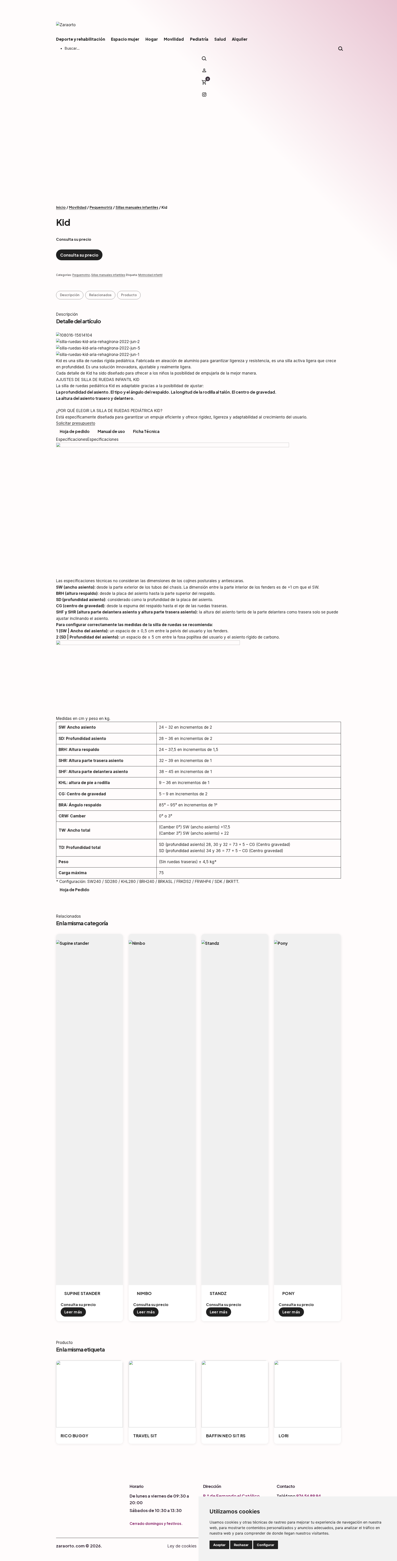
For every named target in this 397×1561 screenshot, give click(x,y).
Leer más (73, 1311)
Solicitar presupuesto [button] (75, 423)
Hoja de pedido (75, 431)
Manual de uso (111, 431)
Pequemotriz (101, 207)
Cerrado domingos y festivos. (156, 1523)
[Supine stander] (59, 937)
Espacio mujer (125, 39)
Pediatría (199, 39)
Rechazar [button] (241, 1545)
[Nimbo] (132, 937)
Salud (220, 39)
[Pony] (277, 937)
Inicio (61, 207)
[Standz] (205, 937)
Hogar (151, 39)
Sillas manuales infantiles (137, 207)
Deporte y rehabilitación (80, 39)
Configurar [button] (265, 1545)
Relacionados (100, 295)
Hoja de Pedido (74, 889)
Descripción (69, 295)
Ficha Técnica (146, 431)
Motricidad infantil (150, 275)
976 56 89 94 (308, 1495)
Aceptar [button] (219, 1545)
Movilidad (174, 39)
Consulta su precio (79, 255)
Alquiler (239, 39)
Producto (129, 295)
